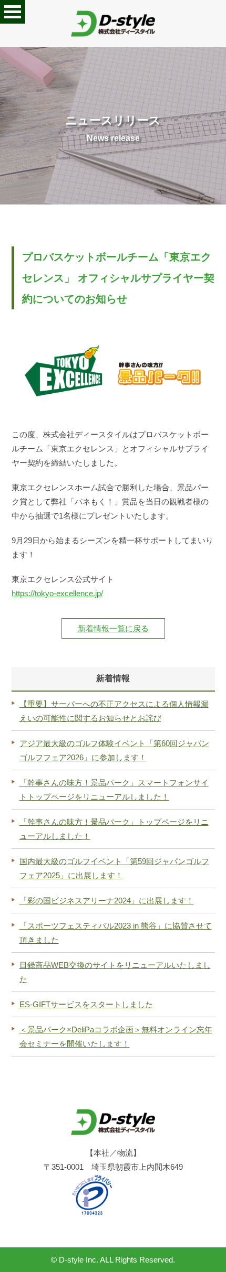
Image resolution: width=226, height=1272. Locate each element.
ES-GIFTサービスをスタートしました (86, 1004)
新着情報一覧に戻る (113, 628)
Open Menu (12, 12)
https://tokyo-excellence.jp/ (57, 593)
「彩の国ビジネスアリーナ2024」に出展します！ (106, 900)
